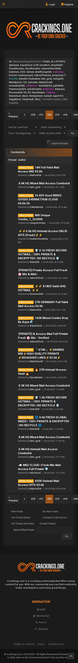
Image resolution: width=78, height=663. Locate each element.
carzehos (44, 65)
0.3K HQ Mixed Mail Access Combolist (44, 385)
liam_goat (46, 78)
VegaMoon (15, 99)
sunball (48, 95)
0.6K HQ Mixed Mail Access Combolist (44, 183)
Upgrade (42, 628)
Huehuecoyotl (25, 75)
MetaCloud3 (45, 82)
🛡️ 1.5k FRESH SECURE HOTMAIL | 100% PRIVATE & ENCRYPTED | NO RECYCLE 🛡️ (42, 401)
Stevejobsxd (36, 95)
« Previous (13, 115)
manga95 (58, 78)
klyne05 (23, 78)
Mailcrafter (35, 175)
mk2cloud (35, 472)
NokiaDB (34, 262)
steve (25, 95)
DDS (22, 71)
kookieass (34, 78)
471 (41, 114)
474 (65, 114)
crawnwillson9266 (51, 68)
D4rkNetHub (36, 207)
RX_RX (27, 92)
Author (22, 159)
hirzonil (13, 75)
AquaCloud (26, 65)
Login (51, 4)
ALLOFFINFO (58, 61)
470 (33, 114)
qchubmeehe (34, 89)
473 (57, 114)
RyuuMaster (38, 92)
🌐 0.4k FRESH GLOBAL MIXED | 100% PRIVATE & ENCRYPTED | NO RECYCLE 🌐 (43, 421)
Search (42, 622)
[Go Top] (71, 656)
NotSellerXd (45, 85)
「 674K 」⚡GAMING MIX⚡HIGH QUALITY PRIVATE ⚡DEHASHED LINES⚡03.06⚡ (41, 353)
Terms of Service (24, 644)
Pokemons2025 (17, 89)
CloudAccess (16, 68)
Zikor (37, 99)
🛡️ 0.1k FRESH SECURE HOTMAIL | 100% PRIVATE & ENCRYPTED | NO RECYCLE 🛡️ (42, 254)
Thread (12, 159)
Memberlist (42, 615)
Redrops (60, 89)
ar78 (36, 65)
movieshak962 (17, 85)
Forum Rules (56, 644)
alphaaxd (14, 65)
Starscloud (15, 95)
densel (30, 71)
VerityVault (28, 99)
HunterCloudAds (39, 238)
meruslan (33, 82)
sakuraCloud (37, 277)
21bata (46, 61)
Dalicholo (14, 71)
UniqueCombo (38, 223)
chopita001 (57, 65)
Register (68, 4)
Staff (42, 609)
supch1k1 (58, 95)
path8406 (58, 85)
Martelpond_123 (18, 82)
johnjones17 (59, 75)
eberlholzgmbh (43, 71)
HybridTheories (42, 75)
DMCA (41, 644)
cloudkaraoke (32, 68)
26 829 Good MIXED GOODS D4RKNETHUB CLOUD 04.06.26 (40, 199)
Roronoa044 (15, 92)
